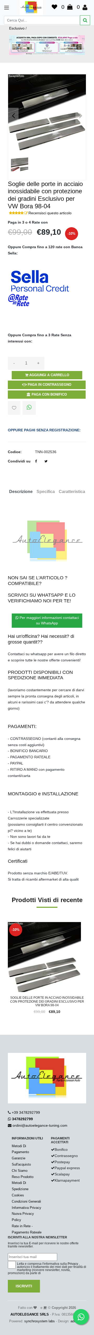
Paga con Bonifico (49, 394)
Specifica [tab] (46, 491)
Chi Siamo (19, 1171)
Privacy (73, 1264)
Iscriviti (24, 1286)
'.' (9, 925)
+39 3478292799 (26, 1112)
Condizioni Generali (26, 1201)
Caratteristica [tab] (72, 491)
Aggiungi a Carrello (48, 375)
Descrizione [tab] (21, 491)
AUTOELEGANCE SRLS (29, 1314)
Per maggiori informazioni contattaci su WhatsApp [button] (49, 620)
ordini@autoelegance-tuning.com (40, 1125)
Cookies (18, 1195)
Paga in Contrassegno (49, 385)
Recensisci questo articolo (50, 213)
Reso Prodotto (22, 1177)
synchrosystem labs (39, 1321)
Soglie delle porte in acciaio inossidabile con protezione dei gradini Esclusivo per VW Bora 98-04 (47, 1001)
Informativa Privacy (26, 1208)
